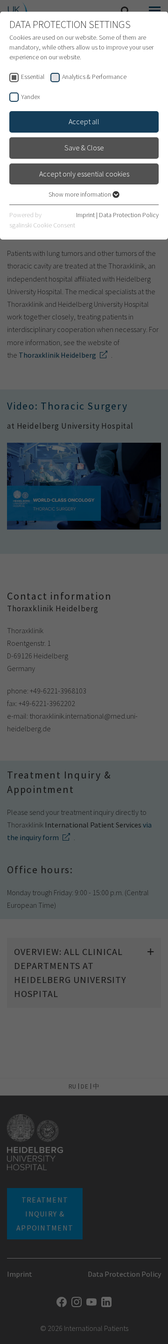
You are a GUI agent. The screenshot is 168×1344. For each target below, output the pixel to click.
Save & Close (84, 147)
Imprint (85, 215)
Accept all (84, 121)
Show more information (80, 194)
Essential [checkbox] (32, 76)
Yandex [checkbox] (30, 96)
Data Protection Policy (129, 215)
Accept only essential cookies (84, 173)
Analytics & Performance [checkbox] (94, 76)
